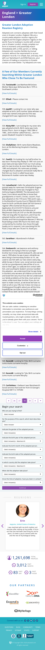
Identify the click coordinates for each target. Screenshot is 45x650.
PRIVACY (9, 630)
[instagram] (34, 621)
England (8, 13)
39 (30, 400)
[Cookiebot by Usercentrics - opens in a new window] (32, 295)
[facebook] (25, 621)
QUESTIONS (9, 627)
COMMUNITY (28, 627)
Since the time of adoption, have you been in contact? (21, 479)
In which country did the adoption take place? (19, 462)
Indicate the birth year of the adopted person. (19, 438)
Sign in (23, 4)
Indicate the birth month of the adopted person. (19, 446)
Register (33, 4)
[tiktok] (37, 621)
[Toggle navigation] (41, 4)
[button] (2, 526)
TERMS (37, 627)
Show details (33, 332)
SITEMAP (18, 630)
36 (14, 400)
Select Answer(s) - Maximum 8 (14, 441)
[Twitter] (28, 621)
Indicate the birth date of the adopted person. (19, 454)
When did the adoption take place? (15, 471)
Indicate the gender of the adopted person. (18, 429)
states (26, 630)
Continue (22, 488)
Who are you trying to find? (12, 411)
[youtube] (31, 621)
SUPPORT (35, 630)
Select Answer (9, 414)
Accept (22, 338)
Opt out (22, 353)
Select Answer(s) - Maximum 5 (14, 466)
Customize (21, 346)
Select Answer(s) (10, 433)
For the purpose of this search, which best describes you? (21, 420)
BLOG (18, 627)
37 (19, 400)
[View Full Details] (9, 93)
